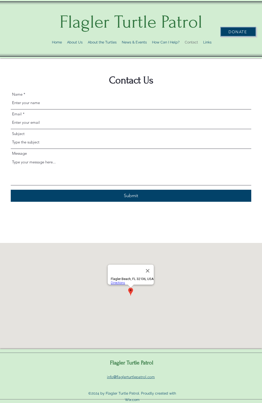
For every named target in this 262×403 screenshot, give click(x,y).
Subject (18, 134)
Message (19, 153)
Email (17, 114)
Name (17, 94)
